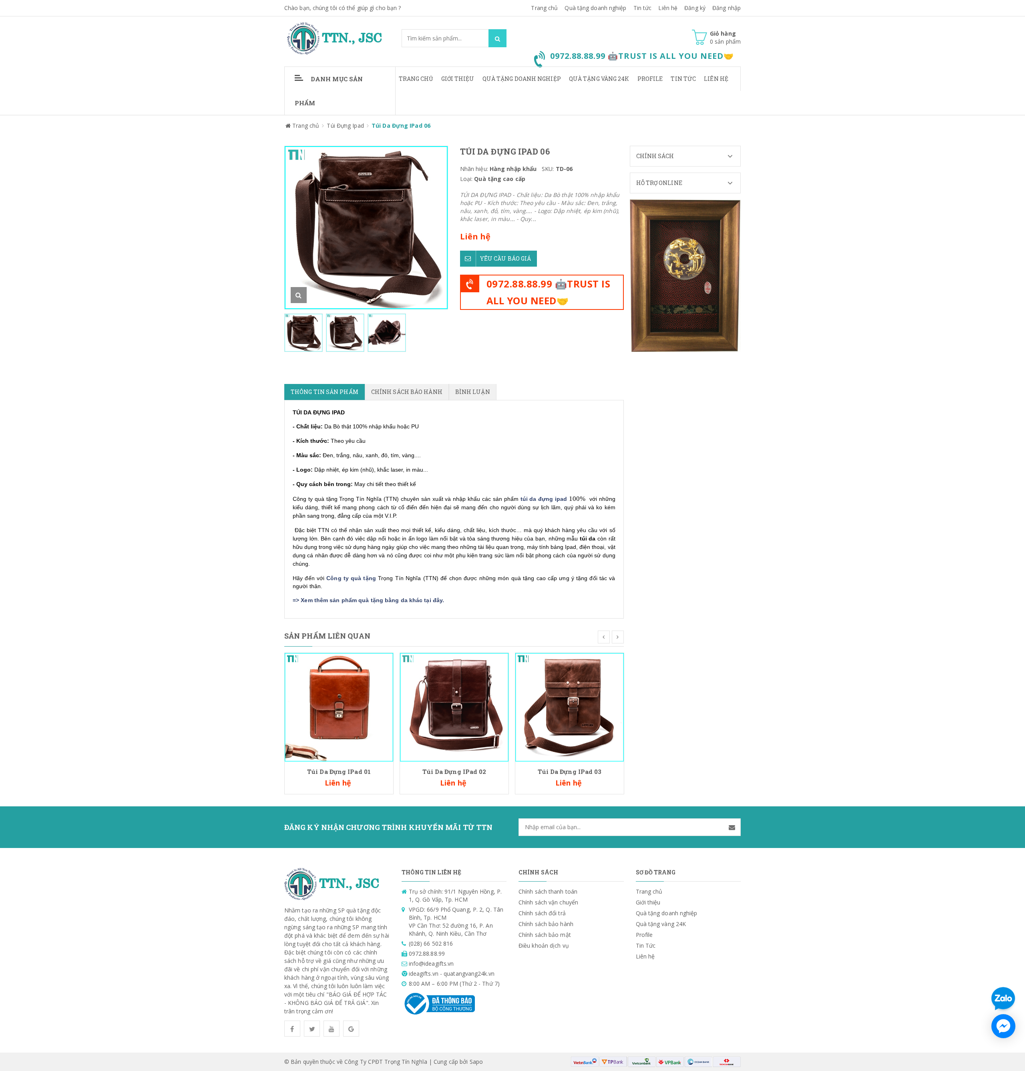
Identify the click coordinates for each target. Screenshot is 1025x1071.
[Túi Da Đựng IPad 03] (569, 706)
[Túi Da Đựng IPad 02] (454, 706)
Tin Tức (683, 78)
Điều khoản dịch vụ (544, 945)
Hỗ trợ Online (659, 183)
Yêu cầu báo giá (505, 258)
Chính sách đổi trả (542, 913)
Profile (650, 78)
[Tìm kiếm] (497, 38)
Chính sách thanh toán (548, 891)
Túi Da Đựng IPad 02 (454, 772)
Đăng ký (694, 8)
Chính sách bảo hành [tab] (406, 392)
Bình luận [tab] (472, 392)
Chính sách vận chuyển (548, 902)
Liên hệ (716, 78)
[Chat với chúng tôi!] (1003, 1026)
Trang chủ (416, 78)
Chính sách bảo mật (545, 934)
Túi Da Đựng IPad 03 (570, 772)
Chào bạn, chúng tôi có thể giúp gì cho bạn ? (342, 8)
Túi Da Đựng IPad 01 (339, 772)
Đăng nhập (726, 8)
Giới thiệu (457, 78)
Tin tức (642, 8)
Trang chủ (544, 8)
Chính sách (655, 156)
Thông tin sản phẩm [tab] (324, 392)
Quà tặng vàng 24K (599, 78)
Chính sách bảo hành (546, 924)
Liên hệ (667, 8)
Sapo (476, 1061)
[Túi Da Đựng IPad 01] (339, 706)
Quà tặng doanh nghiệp (595, 8)
